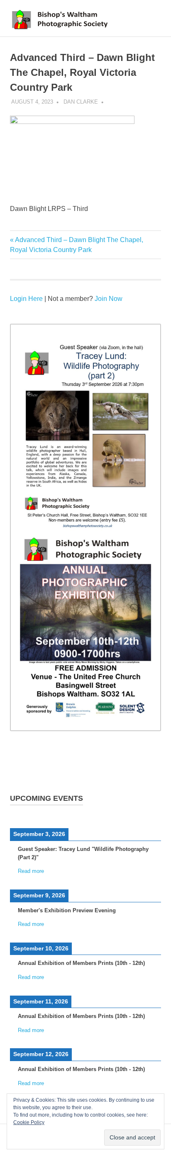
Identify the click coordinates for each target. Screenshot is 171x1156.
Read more (31, 871)
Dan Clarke (81, 102)
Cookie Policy (28, 1122)
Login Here (26, 298)
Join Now (108, 298)
